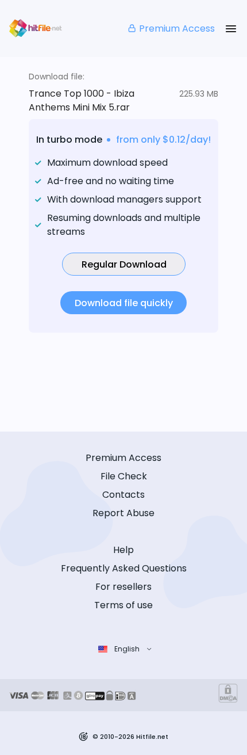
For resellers (123, 586)
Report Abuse (123, 513)
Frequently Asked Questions (124, 568)
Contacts (123, 494)
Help (123, 549)
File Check (124, 476)
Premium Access (177, 28)
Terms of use (123, 605)
